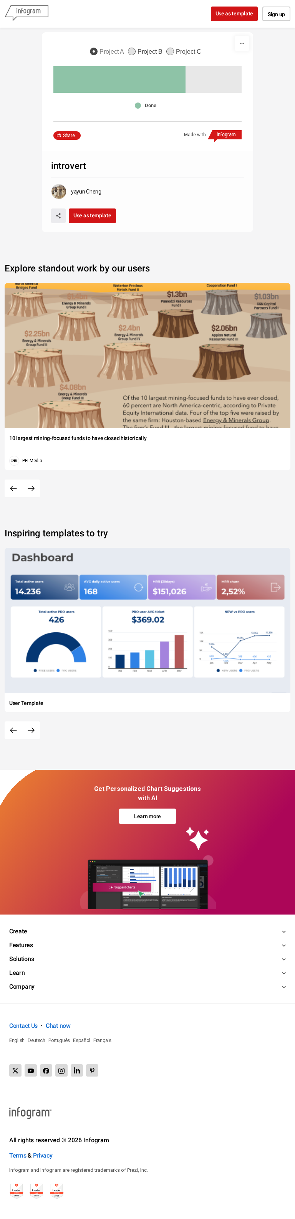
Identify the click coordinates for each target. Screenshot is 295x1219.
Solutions (21, 959)
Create (18, 931)
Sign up (276, 14)
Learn (17, 972)
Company (22, 986)
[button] (147, 106)
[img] (119, 79)
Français (102, 1040)
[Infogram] (26, 13)
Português (59, 1040)
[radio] (109, 52)
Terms (18, 1155)
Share (69, 135)
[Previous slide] (13, 488)
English (17, 1040)
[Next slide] (31, 488)
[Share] (58, 215)
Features (21, 945)
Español (81, 1040)
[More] (242, 43)
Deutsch (36, 1040)
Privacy (43, 1155)
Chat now (58, 1025)
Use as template (234, 13)
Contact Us (23, 1025)
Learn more (147, 816)
